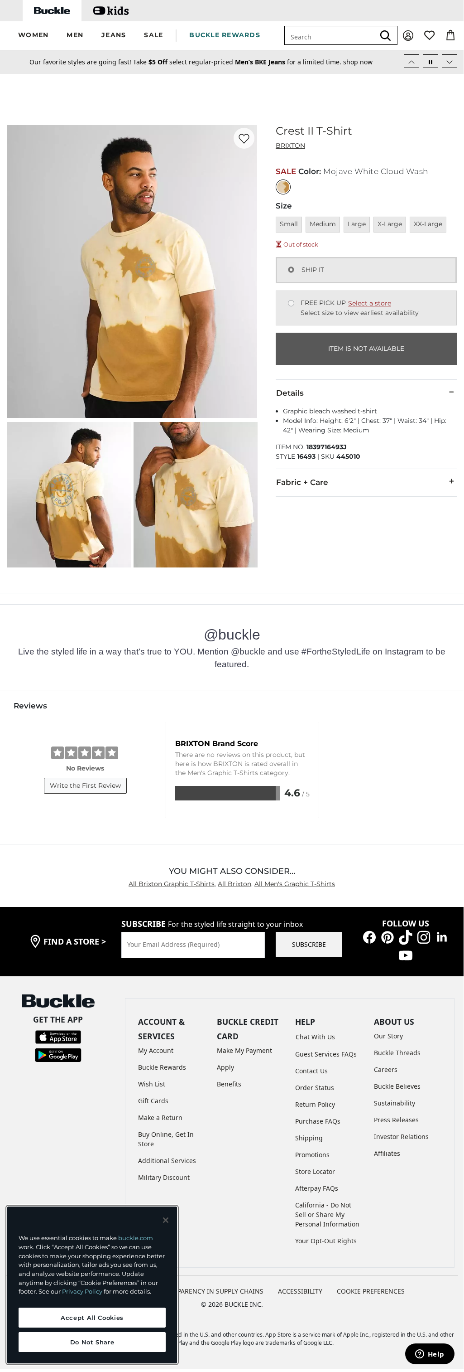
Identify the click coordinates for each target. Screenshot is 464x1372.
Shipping (309, 1138)
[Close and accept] (166, 1220)
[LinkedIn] (442, 936)
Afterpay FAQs (316, 1188)
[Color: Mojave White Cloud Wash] (283, 187)
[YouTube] (406, 954)
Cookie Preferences (371, 1291)
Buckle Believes (397, 1086)
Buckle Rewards (162, 1067)
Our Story (388, 1036)
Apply (225, 1067)
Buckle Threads (397, 1052)
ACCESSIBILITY (300, 1291)
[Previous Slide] (411, 61)
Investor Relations (401, 1136)
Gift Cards (153, 1100)
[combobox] (335, 35)
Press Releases (396, 1119)
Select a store (369, 303)
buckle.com (135, 1237)
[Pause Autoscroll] (430, 61)
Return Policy (315, 1104)
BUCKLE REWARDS (224, 35)
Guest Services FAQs (326, 1054)
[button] (33, 35)
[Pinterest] (387, 936)
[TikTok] (406, 936)
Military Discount (164, 1177)
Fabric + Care (302, 482)
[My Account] (408, 35)
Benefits (229, 1084)
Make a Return (160, 1117)
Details (290, 393)
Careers (385, 1069)
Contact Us (311, 1071)
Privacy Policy (82, 1291)
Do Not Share (92, 1342)
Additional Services (167, 1160)
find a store (74, 941)
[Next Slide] (449, 61)
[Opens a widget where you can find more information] (429, 1354)
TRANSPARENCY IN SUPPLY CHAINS (210, 1291)
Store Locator (315, 1171)
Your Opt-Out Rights (326, 1240)
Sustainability (394, 1103)
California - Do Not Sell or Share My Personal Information (327, 1214)
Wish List (151, 1084)
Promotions (312, 1154)
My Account (155, 1050)
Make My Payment (244, 1050)
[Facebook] (369, 936)
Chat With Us (315, 1037)
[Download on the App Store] (58, 1036)
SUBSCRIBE (309, 944)
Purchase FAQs (317, 1121)
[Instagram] (424, 936)
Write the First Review (85, 785)
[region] (92, 1285)
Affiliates (387, 1153)
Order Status (314, 1087)
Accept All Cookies (92, 1317)
